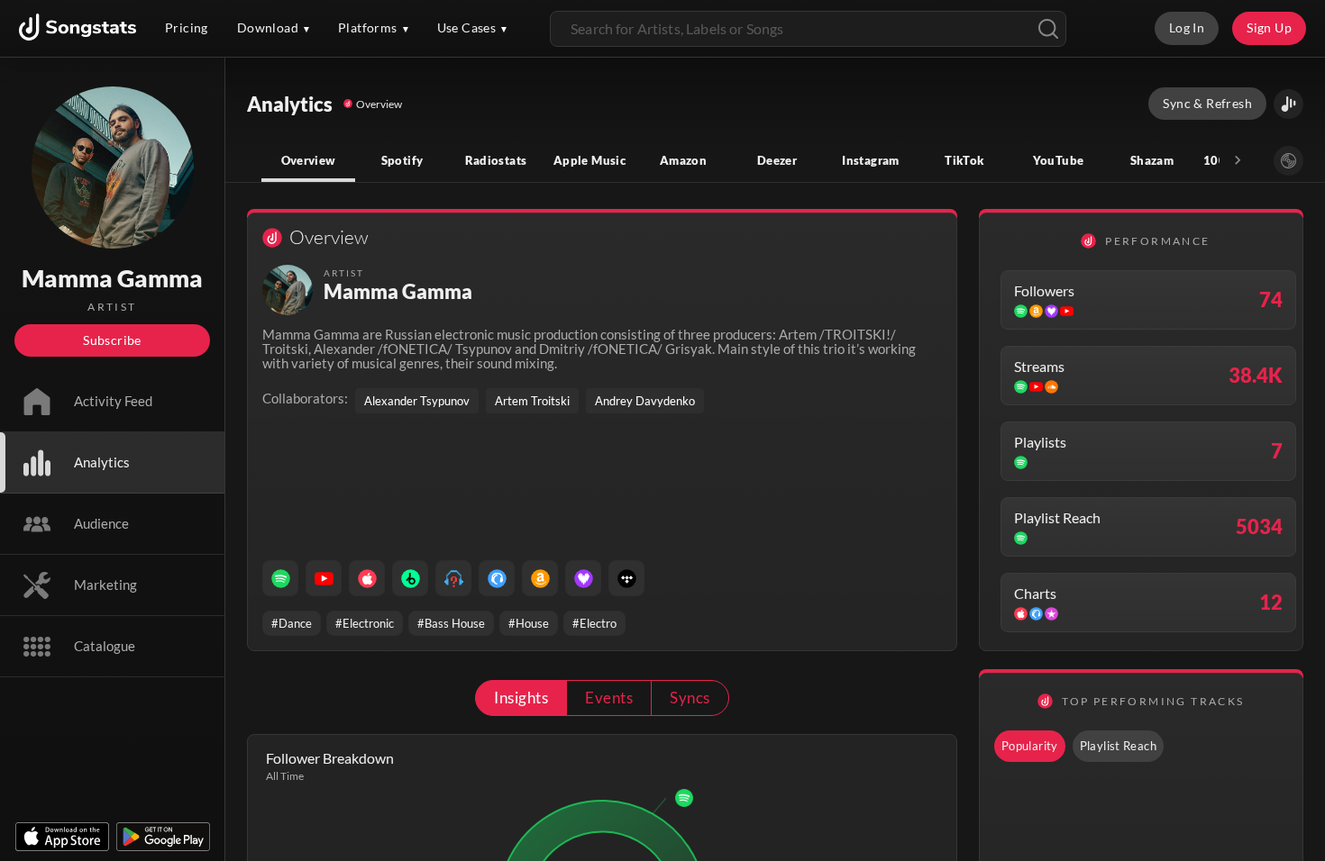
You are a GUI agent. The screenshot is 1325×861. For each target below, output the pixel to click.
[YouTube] (324, 578)
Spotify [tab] (402, 160)
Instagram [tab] (870, 160)
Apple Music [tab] (589, 160)
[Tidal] (626, 578)
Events (609, 697)
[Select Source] (1288, 161)
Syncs (689, 697)
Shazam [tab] (1152, 160)
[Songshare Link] (1288, 104)
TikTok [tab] (964, 160)
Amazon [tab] (683, 160)
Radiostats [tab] (496, 160)
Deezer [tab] (777, 160)
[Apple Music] (367, 578)
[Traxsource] (497, 578)
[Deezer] (583, 578)
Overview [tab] (308, 160)
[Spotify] (280, 578)
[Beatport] (410, 578)
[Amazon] (540, 578)
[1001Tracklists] (453, 578)
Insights (521, 697)
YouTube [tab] (1058, 160)
